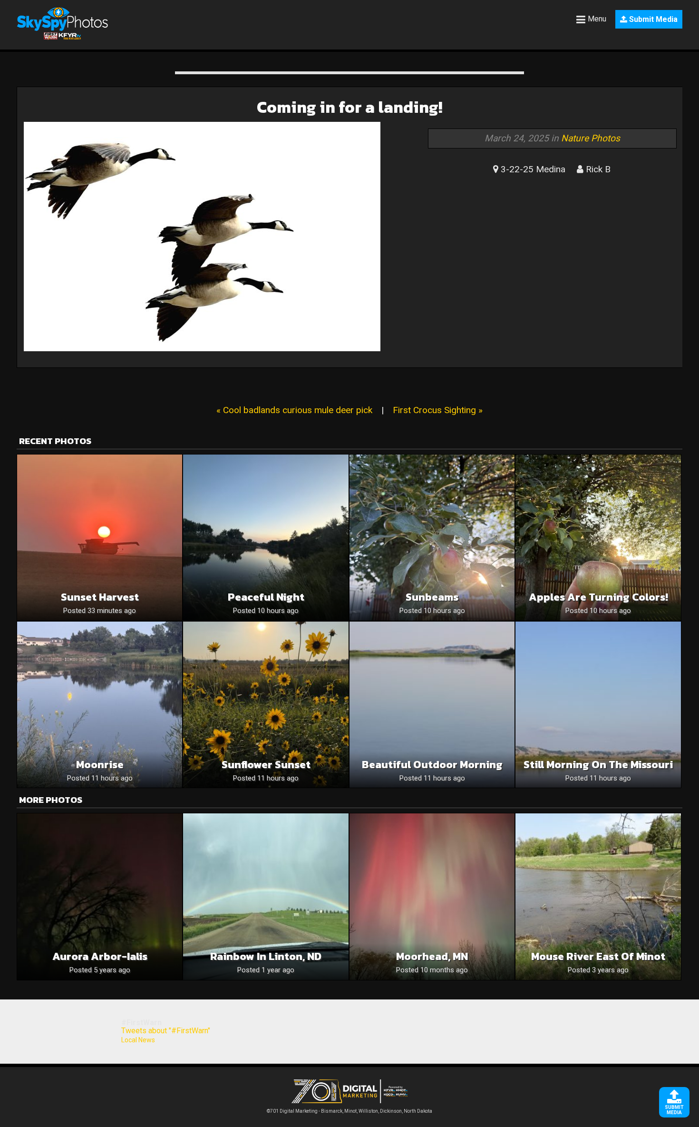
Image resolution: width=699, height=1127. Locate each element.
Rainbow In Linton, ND (265, 956)
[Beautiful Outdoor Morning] (432, 704)
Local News (138, 1040)
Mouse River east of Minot (598, 956)
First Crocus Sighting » (438, 410)
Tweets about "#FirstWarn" (165, 1030)
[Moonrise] (100, 704)
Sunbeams (432, 597)
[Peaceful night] (266, 537)
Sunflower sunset (266, 764)
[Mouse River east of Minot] (598, 896)
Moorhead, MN (432, 956)
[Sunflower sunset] (266, 704)
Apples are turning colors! (598, 597)
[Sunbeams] (432, 537)
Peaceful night (266, 597)
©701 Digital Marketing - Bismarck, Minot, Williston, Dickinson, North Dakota (349, 1111)
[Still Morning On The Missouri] (598, 704)
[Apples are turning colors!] (598, 537)
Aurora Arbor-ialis (99, 956)
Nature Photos (590, 138)
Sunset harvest (100, 597)
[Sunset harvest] (100, 537)
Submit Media (652, 19)
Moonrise (100, 764)
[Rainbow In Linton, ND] (266, 896)
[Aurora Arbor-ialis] (100, 896)
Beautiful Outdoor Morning (432, 764)
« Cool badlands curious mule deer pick (294, 410)
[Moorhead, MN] (432, 896)
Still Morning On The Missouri (598, 764)
